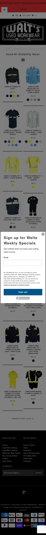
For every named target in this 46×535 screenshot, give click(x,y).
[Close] (43, 234)
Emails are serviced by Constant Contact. (17, 285)
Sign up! (23, 292)
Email (6, 257)
